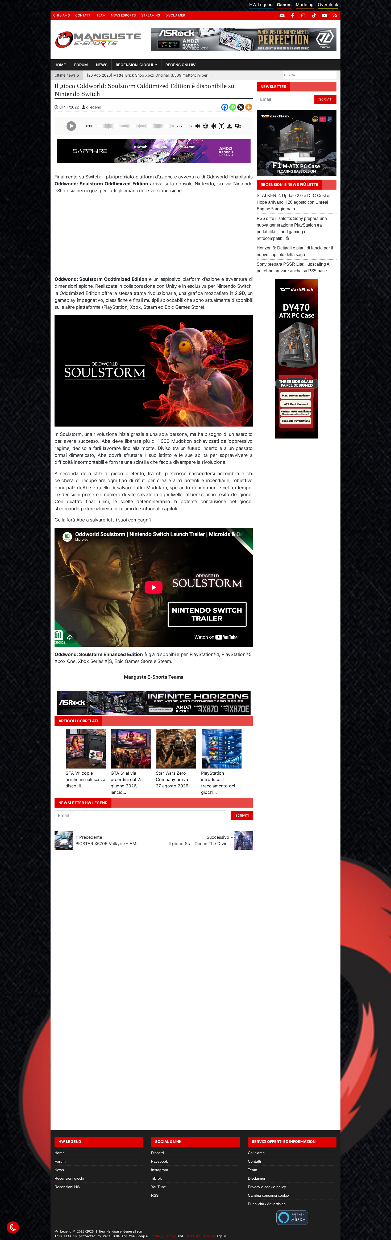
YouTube (158, 1187)
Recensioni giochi (134, 64)
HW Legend (261, 4)
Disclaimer (175, 15)
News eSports (123, 15)
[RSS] (335, 15)
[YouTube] (324, 15)
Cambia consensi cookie (268, 1195)
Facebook (159, 1161)
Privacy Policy (162, 1236)
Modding (305, 4)
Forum (81, 64)
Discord (157, 1153)
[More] (248, 107)
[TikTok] (314, 15)
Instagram (159, 1170)
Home (60, 64)
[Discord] (282, 15)
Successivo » (201, 840)
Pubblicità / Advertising (267, 1204)
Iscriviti (242, 815)
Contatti (83, 15)
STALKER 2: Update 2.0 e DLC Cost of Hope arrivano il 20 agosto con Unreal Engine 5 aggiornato (293, 202)
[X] (240, 107)
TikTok (156, 1178)
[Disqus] (195, 924)
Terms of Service (200, 1236)
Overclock (328, 4)
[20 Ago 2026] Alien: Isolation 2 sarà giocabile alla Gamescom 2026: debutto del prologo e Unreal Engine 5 (150, 75)
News (101, 64)
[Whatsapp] (232, 107)
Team (101, 15)
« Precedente (108, 840)
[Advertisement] (154, 237)
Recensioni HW (180, 64)
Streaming (150, 15)
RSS (155, 1195)
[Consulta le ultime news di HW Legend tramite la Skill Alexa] (292, 1217)
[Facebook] (292, 15)
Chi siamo (61, 15)
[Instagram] (303, 15)
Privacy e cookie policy (267, 1187)
